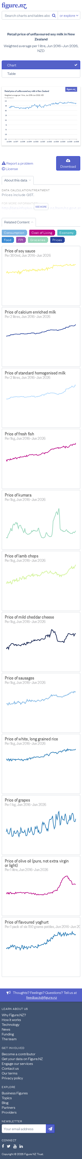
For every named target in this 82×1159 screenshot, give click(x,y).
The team (9, 1038)
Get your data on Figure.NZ (22, 1058)
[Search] (54, 15)
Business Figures (15, 1092)
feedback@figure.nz (41, 997)
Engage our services (17, 1063)
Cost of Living (41, 232)
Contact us (10, 1068)
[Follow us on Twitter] (8, 1146)
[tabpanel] (41, 116)
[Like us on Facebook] (3, 1146)
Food (7, 239)
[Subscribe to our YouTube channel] (15, 1146)
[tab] (41, 64)
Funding (8, 1033)
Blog (5, 1102)
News (6, 1029)
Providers (9, 1112)
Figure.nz (14, 5)
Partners (8, 1107)
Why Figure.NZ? (14, 1014)
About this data (15, 180)
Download (68, 166)
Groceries (37, 239)
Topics (7, 1097)
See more (41, 207)
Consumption (14, 232)
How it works (11, 1019)
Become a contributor (18, 1053)
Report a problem (19, 163)
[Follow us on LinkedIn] (21, 1146)
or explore (68, 15)
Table (11, 73)
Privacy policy (12, 1077)
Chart (11, 64)
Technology (10, 1024)
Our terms (9, 1073)
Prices (57, 239)
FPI (20, 239)
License (11, 168)
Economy (66, 232)
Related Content (17, 221)
